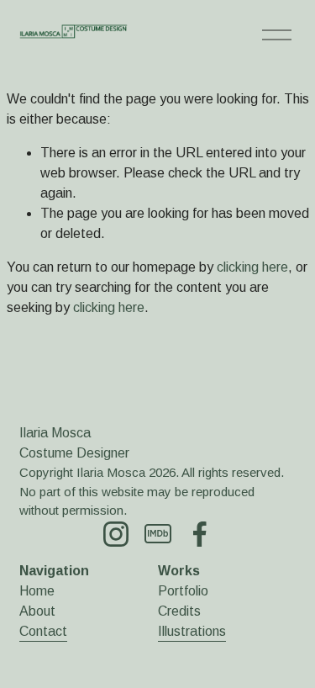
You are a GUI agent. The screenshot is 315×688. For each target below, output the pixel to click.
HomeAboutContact (43, 611)
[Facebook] (199, 534)
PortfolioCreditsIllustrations (192, 611)
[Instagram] (115, 534)
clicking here (252, 267)
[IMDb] (157, 534)
